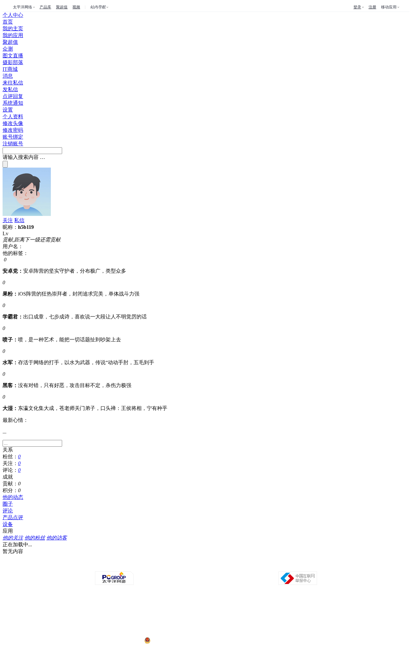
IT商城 (10, 69)
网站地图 (278, 565)
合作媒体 (170, 565)
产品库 (45, 7)
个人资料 (13, 116)
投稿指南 (188, 565)
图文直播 (13, 55)
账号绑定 (13, 137)
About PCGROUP (91, 565)
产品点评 (13, 517)
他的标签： (15, 253)
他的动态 (13, 497)
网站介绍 (116, 565)
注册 (372, 7)
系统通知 (13, 103)
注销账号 (13, 143)
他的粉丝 (34, 537)
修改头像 (13, 123)
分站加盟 (242, 565)
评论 (8, 510)
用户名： (13, 246)
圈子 (8, 504)
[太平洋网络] (114, 583)
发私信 (10, 89)
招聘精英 (260, 565)
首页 (8, 21)
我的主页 (13, 28)
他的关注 (13, 537)
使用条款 (206, 565)
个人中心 (13, 15)
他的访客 (56, 537)
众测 (8, 49)
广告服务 (152, 565)
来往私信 (13, 82)
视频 (76, 7)
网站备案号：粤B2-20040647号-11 (172, 616)
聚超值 (62, 7)
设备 (8, 524)
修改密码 (13, 130)
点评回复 (13, 96)
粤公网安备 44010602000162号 (177, 640)
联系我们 (224, 565)
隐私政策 (134, 565)
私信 (19, 220)
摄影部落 (13, 62)
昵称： (10, 227)
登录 (357, 7)
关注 (8, 220)
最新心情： (15, 420)
